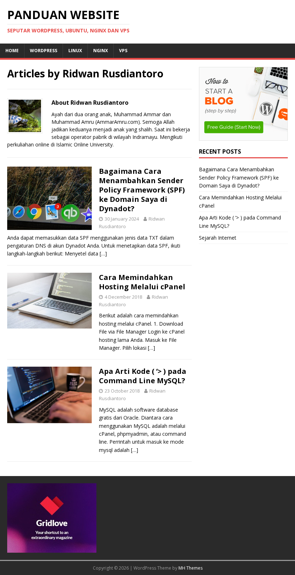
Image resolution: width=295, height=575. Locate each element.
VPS (123, 50)
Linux (75, 50)
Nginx (100, 50)
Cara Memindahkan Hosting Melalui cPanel (142, 281)
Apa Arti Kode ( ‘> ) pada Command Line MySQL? (142, 375)
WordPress (43, 50)
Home (12, 50)
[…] (103, 253)
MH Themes (190, 568)
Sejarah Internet (217, 237)
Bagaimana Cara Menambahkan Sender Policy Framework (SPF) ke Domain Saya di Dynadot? (142, 189)
